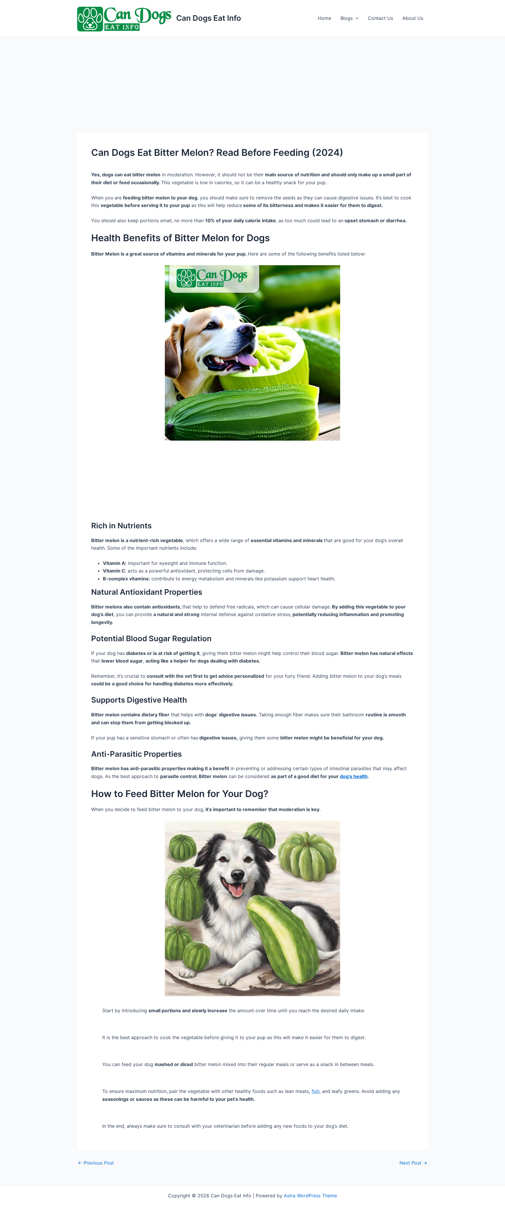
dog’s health (354, 776)
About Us (412, 18)
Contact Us (380, 18)
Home (324, 18)
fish (315, 1091)
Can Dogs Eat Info (208, 18)
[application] (356, 18)
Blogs (346, 18)
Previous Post (96, 1162)
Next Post (413, 1162)
